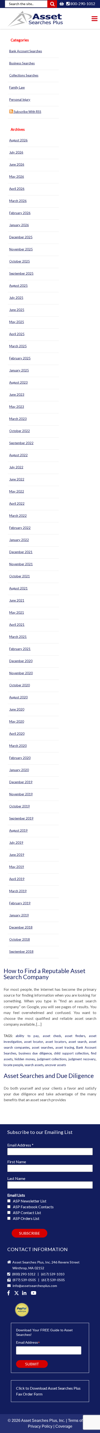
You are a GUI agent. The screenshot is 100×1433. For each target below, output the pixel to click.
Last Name (16, 1178)
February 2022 (20, 528)
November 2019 (21, 794)
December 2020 (21, 661)
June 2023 (16, 394)
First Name (16, 1161)
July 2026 (16, 152)
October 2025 (19, 261)
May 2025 (16, 322)
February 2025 (20, 358)
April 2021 (17, 625)
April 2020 (17, 734)
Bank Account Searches (25, 51)
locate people (13, 1065)
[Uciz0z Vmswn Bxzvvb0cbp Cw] (34, 1293)
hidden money (25, 1059)
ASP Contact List (27, 1212)
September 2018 (21, 951)
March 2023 (18, 419)
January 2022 (19, 540)
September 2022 (21, 443)
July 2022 (16, 467)
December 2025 (21, 237)
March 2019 (18, 891)
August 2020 (18, 697)
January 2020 (19, 770)
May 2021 (16, 612)
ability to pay (27, 1036)
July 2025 (16, 298)
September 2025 (21, 273)
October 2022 (19, 431)
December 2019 (21, 782)
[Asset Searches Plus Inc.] (25, 1293)
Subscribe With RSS (27, 112)
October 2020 (19, 685)
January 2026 (19, 225)
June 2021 (16, 600)
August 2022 (18, 455)
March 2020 (18, 746)
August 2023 (18, 382)
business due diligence (35, 1053)
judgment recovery (82, 1059)
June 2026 (16, 164)
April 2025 (17, 334)
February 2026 (20, 213)
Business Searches (22, 63)
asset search (77, 1042)
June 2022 (16, 479)
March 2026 (18, 201)
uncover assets (55, 1065)
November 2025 (21, 249)
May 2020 (16, 721)
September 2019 (21, 818)
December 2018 (21, 927)
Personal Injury (19, 99)
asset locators (55, 1042)
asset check (52, 1036)
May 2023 (16, 407)
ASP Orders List (26, 1218)
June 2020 (16, 709)
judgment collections (52, 1059)
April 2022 (17, 503)
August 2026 (18, 140)
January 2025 (19, 370)
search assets (34, 1065)
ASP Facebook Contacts (33, 1206)
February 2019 (20, 903)
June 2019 (16, 855)
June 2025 (16, 310)
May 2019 (16, 867)
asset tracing (64, 1047)
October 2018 (19, 939)
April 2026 (17, 189)
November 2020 (21, 673)
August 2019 (18, 830)
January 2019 (19, 915)
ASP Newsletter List (29, 1201)
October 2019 (19, 806)
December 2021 (21, 552)
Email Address (20, 1145)
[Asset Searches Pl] (17, 1293)
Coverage (63, 1426)
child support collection (71, 1053)
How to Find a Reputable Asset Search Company (44, 973)
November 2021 (21, 564)
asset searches (42, 1047)
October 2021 (19, 576)
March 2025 (18, 346)
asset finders (75, 1036)
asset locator (33, 1042)
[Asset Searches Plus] (9, 1293)
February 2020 (20, 758)
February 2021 (20, 649)
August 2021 (18, 588)
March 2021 (18, 637)
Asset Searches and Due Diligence (49, 1075)
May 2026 (16, 176)
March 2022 (18, 516)
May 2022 (16, 491)
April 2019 (17, 879)
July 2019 (16, 842)
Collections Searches (23, 75)
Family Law (17, 87)
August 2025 (18, 285)
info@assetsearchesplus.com (34, 1286)
